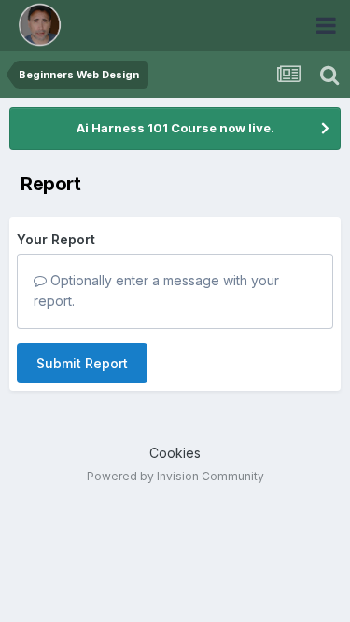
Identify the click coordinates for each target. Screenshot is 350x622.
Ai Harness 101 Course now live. (175, 127)
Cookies (175, 453)
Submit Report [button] (82, 363)
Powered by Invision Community (175, 476)
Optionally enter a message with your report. (156, 290)
